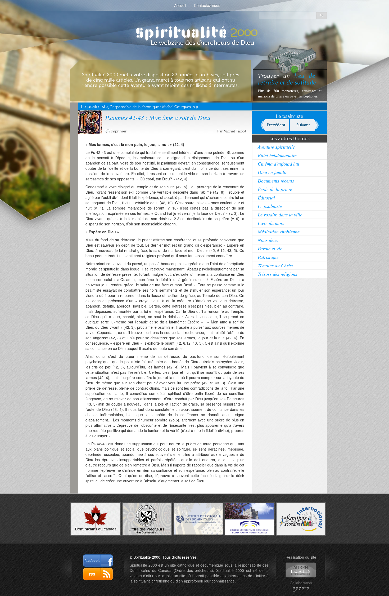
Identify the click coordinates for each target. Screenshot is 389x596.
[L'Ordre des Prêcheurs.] (147, 518)
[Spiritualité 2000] (194, 32)
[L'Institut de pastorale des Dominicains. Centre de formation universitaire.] (198, 518)
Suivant (303, 125)
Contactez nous (207, 5)
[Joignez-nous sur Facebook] (98, 560)
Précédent (276, 125)
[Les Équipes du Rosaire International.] (301, 518)
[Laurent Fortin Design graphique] (301, 569)
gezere (300, 588)
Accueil (180, 5)
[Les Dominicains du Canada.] (95, 518)
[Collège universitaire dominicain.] (249, 518)
